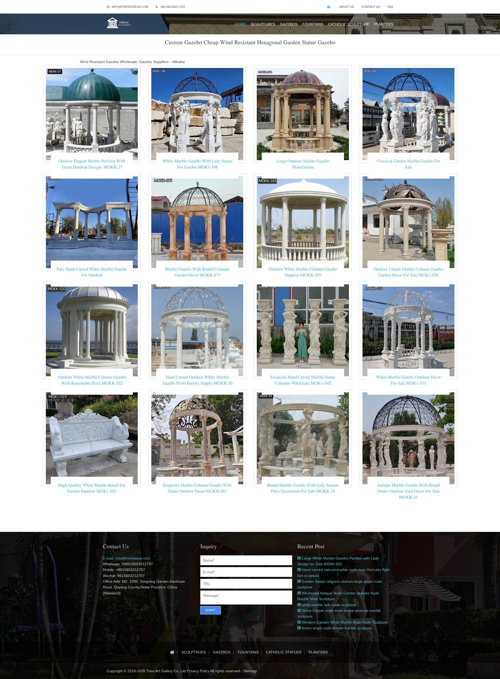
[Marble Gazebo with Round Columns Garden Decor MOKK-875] (197, 222)
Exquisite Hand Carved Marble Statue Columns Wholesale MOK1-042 (302, 380)
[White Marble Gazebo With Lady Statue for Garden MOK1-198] (197, 114)
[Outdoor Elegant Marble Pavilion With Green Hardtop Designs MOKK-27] (92, 114)
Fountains (312, 24)
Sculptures (263, 24)
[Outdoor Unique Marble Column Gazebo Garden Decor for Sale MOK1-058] (408, 222)
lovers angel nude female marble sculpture (336, 628)
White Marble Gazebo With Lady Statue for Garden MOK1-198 (197, 164)
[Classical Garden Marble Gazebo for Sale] (408, 114)
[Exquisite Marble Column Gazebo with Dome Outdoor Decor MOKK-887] (197, 438)
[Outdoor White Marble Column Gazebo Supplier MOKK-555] (303, 222)
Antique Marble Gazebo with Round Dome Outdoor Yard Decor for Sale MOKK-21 (408, 491)
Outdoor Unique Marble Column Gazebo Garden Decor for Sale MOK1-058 (408, 272)
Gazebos (288, 24)
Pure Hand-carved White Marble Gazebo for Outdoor (92, 272)
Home (240, 24)
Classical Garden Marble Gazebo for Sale (408, 164)
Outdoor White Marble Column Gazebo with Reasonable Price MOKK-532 (92, 380)
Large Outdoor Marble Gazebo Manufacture (303, 164)
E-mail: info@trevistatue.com (126, 558)
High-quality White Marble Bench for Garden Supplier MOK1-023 (92, 488)
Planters (383, 24)
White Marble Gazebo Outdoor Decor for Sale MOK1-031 (408, 380)
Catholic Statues (283, 652)
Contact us (370, 6)
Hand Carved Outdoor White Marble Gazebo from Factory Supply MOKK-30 (197, 380)
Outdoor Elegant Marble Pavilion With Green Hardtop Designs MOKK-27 (91, 164)
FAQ (390, 6)
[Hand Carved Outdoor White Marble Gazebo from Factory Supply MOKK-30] (197, 330)
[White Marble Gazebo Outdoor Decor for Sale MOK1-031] (408, 330)
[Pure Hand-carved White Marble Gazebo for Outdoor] (92, 222)
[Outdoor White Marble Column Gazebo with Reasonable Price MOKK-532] (92, 330)
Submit (210, 610)
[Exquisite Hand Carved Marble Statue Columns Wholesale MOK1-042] (303, 330)
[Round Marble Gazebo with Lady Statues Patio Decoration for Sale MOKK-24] (303, 438)
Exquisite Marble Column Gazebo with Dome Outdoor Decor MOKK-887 (197, 488)
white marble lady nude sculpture (328, 605)
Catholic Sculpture (348, 24)
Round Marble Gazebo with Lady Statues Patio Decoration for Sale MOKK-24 (303, 488)
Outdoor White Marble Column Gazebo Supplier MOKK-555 (303, 272)
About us (346, 6)
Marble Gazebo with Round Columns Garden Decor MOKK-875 (197, 272)
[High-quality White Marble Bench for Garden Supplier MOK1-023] (92, 438)
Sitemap (250, 671)
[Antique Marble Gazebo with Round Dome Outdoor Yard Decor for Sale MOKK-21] (408, 438)
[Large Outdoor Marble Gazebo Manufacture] (303, 114)
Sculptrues (194, 652)
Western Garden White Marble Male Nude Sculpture (344, 622)
